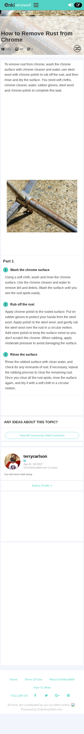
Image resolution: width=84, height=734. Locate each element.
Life (8, 49)
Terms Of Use (33, 679)
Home (13, 679)
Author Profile (41, 485)
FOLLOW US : (20, 695)
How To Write (42, 687)
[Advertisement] (42, 137)
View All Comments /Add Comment (42, 435)
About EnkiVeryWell (61, 679)
